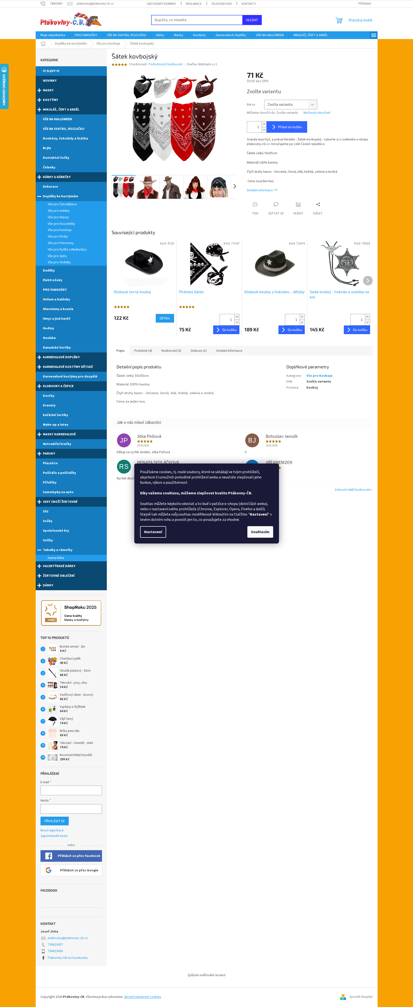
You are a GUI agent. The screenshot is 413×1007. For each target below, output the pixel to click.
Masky (48, 90)
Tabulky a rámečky (57, 550)
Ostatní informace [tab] (229, 350)
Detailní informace (260, 190)
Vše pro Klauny (58, 217)
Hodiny (48, 328)
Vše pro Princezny (61, 243)
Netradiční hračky (57, 444)
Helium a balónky (56, 299)
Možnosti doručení (317, 113)
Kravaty (49, 405)
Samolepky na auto (58, 492)
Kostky (48, 395)
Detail (165, 318)
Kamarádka (56, 558)
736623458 (55, 951)
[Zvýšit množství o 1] (264, 124)
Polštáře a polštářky (59, 472)
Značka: (201, 64)
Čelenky (49, 167)
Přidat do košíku (290, 127)
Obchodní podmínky (161, 4)
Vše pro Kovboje (60, 230)
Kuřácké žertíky (55, 415)
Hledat (252, 20)
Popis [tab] (120, 350)
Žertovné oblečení (58, 575)
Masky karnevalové (59, 434)
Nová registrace (52, 830)
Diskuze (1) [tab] (199, 350)
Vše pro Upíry (57, 256)
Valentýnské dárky (59, 566)
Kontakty (249, 4)
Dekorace (50, 186)
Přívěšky (49, 482)
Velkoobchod (221, 4)
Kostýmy (50, 100)
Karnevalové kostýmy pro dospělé (70, 376)
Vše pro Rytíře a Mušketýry (67, 249)
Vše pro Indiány (59, 210)
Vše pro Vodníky (59, 262)
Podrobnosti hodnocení (166, 64)
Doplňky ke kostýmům (60, 196)
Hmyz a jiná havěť (56, 318)
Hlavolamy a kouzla (58, 309)
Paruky (49, 453)
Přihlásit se (54, 821)
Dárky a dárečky (57, 177)
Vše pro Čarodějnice (62, 204)
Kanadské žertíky (57, 347)
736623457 (55, 944)
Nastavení (153, 532)
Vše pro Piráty (58, 236)
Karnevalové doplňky (61, 357)
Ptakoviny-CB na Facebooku (68, 957)
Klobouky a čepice (58, 386)
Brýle (47, 148)
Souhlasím (260, 532)
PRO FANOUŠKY (55, 289)
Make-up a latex (55, 424)
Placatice (50, 463)
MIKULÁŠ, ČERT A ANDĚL (61, 109)
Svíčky (48, 540)
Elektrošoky (52, 280)
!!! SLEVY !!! (51, 71)
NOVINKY (50, 80)
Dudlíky (49, 270)
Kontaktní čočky (56, 157)
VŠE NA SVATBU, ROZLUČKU (63, 128)
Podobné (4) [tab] (143, 350)
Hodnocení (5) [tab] (171, 350)
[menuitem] (53, 35)
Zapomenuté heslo (54, 836)
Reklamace (194, 4)
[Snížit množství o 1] (264, 129)
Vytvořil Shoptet (361, 996)
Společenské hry (56, 530)
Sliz (45, 511)
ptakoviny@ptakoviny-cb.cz (68, 938)
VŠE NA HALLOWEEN (57, 119)
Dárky (48, 585)
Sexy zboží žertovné (60, 501)
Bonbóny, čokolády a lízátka (65, 138)
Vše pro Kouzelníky (61, 223)
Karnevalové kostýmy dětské (68, 366)
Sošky (47, 521)
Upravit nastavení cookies (142, 996)
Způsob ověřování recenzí (206, 975)
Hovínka (49, 338)
